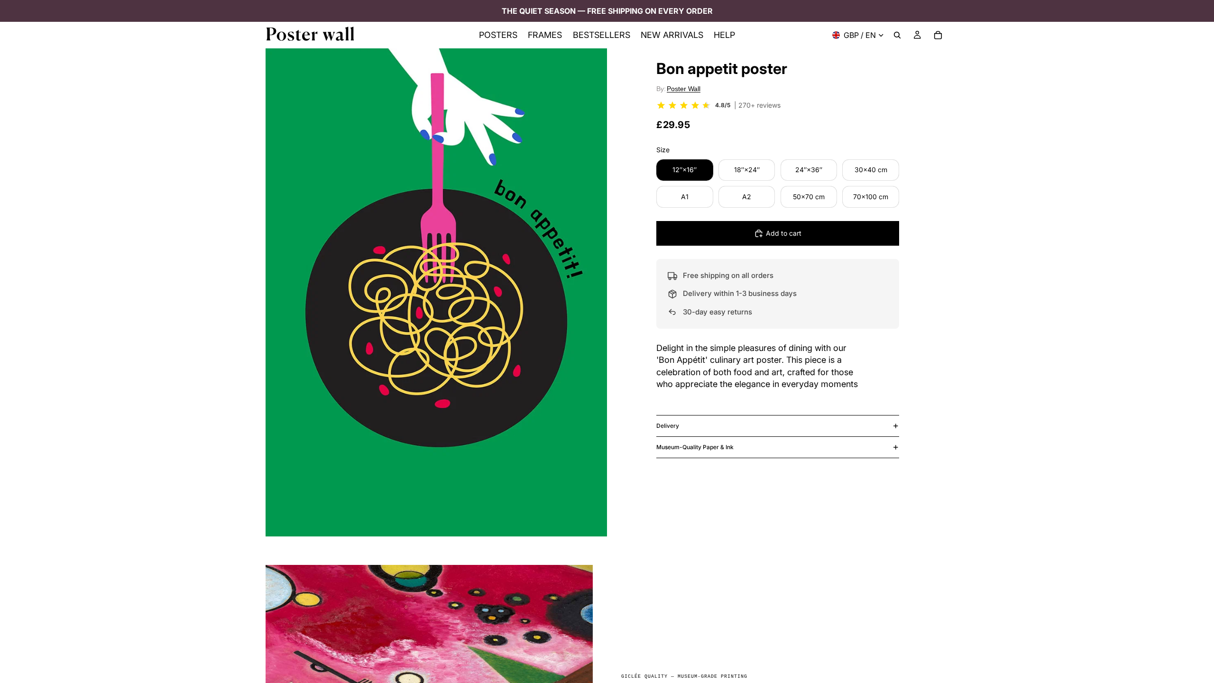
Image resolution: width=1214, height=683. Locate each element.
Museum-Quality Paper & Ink (695, 447)
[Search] (897, 35)
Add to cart (783, 233)
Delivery (667, 425)
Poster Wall (683, 88)
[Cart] (938, 35)
